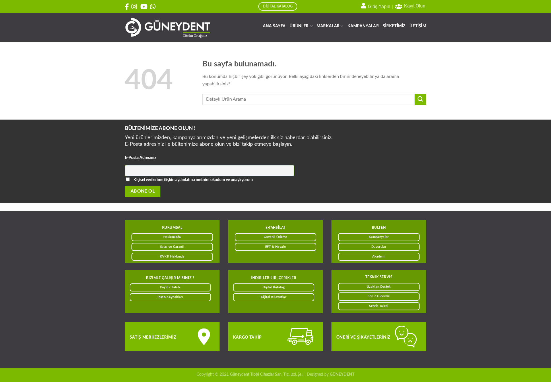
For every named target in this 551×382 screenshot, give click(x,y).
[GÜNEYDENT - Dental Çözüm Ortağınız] (168, 27)
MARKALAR (328, 26)
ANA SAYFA (274, 26)
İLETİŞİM (418, 26)
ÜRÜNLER (299, 26)
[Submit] (420, 99)
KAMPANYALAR (363, 26)
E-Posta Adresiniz (140, 158)
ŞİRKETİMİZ (394, 26)
